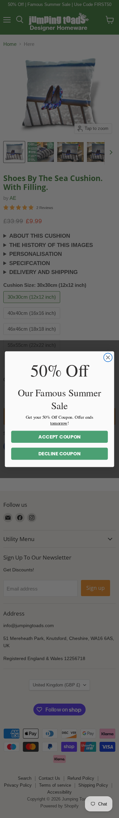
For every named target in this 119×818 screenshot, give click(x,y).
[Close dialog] (108, 357)
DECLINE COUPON (59, 453)
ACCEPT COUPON (59, 436)
